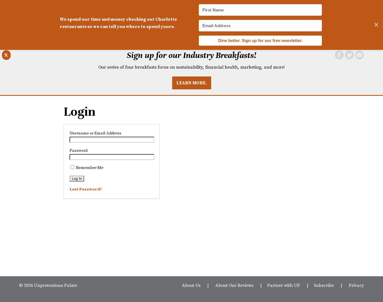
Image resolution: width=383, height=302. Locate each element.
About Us (191, 285)
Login (79, 112)
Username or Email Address (95, 133)
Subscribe (324, 285)
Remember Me (89, 167)
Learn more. (191, 83)
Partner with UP (283, 285)
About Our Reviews (234, 285)
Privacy (356, 285)
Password (78, 150)
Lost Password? (86, 189)
